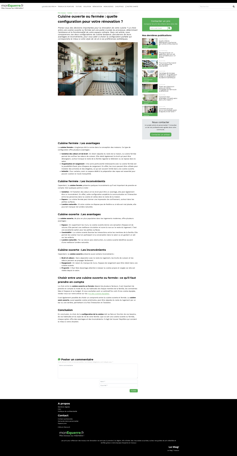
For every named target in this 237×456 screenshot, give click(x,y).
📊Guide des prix (48, 6)
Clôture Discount (64, 427)
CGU (59, 409)
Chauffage (119, 6)
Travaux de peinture (66, 6)
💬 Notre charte (131, 6)
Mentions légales (64, 407)
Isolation (87, 6)
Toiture (79, 6)
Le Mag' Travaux (173, 450)
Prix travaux (62, 13)
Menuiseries (108, 6)
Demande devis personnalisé (68, 421)
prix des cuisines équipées (98, 294)
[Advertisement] (98, 124)
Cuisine (69, 13)
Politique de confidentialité (67, 411)
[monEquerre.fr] (12, 6)
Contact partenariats (65, 419)
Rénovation (97, 6)
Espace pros (62, 423)
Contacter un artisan (160, 134)
